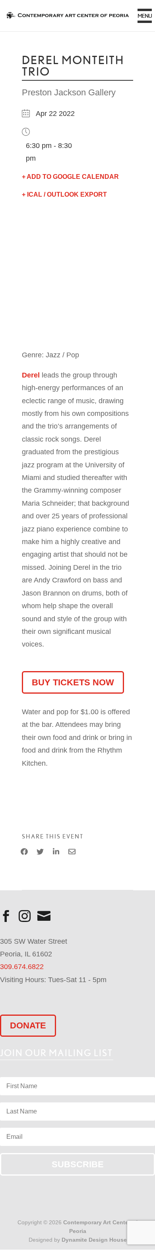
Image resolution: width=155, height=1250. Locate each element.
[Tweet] (40, 852)
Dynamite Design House (94, 1240)
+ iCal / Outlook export (64, 194)
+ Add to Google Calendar (70, 176)
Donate (28, 1025)
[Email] (72, 852)
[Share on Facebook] (24, 852)
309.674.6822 (22, 967)
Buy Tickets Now (73, 682)
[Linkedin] (56, 852)
